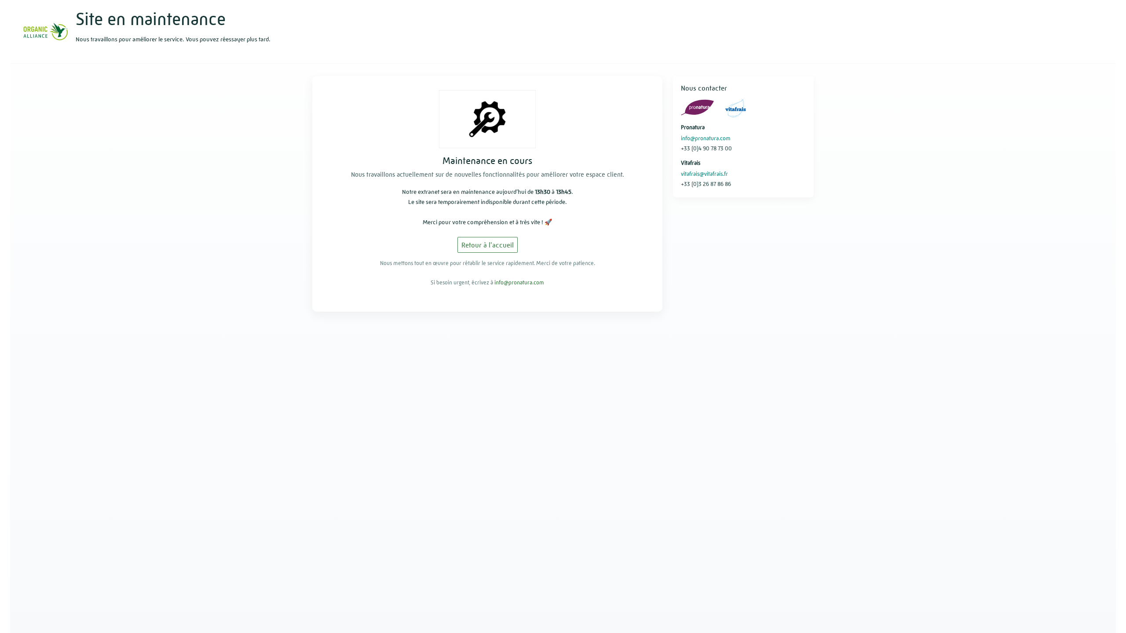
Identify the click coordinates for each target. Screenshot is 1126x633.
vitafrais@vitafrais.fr (704, 174)
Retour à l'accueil (487, 245)
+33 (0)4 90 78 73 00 (706, 148)
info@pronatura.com (519, 282)
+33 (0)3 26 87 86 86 (706, 184)
